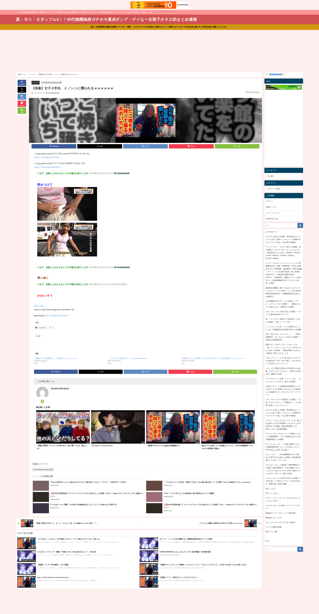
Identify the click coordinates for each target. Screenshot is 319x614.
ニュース (35, 82)
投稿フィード (271, 207)
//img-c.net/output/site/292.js (47, 167)
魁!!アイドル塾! (272, 531)
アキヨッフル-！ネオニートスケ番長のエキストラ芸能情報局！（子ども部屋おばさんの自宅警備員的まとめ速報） (283, 436)
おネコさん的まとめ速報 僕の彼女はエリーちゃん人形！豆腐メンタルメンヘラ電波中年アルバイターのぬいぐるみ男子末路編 (283, 239)
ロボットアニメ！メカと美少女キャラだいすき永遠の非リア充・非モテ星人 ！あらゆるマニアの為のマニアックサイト (283, 360)
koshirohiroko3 (254, 92)
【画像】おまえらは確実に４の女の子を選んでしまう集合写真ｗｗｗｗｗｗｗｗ (212, 358)
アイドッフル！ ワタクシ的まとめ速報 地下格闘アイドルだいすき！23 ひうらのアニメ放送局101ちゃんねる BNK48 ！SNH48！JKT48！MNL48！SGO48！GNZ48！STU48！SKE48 (283, 252)
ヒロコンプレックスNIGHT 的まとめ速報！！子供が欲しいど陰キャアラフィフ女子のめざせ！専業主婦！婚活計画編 (283, 481)
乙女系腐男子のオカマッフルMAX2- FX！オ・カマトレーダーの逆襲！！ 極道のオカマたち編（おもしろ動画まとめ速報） (283, 304)
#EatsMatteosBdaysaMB (52, 82)
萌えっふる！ (271, 488)
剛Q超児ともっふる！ (274, 518)
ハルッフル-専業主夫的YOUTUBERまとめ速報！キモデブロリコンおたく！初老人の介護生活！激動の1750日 (283, 371)
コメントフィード (273, 213)
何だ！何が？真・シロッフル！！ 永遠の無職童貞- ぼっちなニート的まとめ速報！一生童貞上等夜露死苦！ (283, 337)
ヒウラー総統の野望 (273, 527)
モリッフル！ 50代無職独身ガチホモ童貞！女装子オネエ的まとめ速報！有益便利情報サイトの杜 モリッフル (283, 457)
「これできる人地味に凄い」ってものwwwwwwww (127, 358)
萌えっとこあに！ (273, 493)
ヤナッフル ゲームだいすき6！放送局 (280, 522)
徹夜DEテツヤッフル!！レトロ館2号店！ (281, 513)
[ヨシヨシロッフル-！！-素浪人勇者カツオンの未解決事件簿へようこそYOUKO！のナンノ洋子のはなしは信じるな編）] (284, 447)
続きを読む (39, 306)
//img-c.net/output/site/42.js (46, 157)
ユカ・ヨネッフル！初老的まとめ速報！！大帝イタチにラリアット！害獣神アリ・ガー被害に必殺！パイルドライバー (283, 402)
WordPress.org (272, 219)
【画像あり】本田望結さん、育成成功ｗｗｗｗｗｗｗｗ (56, 358)
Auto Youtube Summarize (56, 315)
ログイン (269, 201)
